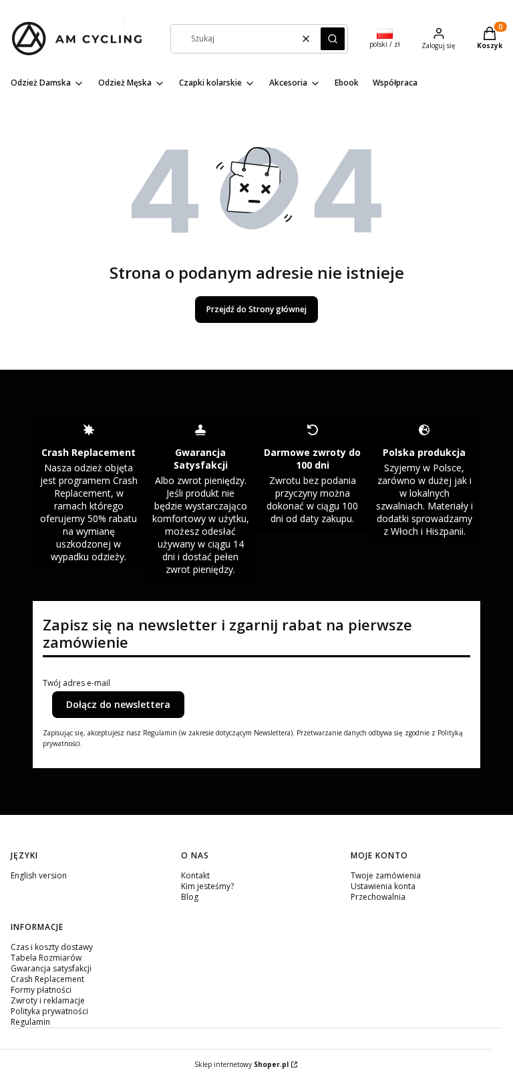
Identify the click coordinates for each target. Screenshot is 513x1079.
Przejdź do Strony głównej (256, 309)
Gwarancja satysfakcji (51, 968)
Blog (189, 897)
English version (39, 875)
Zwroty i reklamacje (48, 1000)
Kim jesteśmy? (207, 886)
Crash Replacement (47, 979)
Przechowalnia (378, 897)
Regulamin (30, 1022)
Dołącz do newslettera (118, 704)
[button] (333, 38)
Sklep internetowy (241, 1064)
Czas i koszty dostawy (52, 947)
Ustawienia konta (383, 886)
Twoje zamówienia (386, 875)
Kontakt (195, 875)
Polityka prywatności (49, 1011)
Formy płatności (41, 989)
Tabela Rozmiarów (46, 957)
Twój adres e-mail (76, 683)
